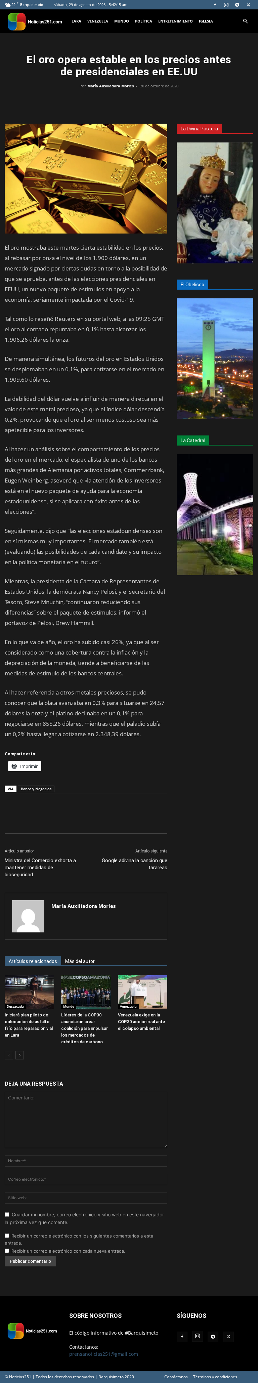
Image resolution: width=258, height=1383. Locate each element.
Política (143, 21)
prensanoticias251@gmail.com (103, 1354)
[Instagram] (226, 4)
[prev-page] (9, 1055)
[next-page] (19, 1055)
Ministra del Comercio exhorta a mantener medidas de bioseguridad (40, 867)
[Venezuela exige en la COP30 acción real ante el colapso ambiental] (142, 992)
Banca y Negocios (36, 788)
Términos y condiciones (215, 1377)
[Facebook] (215, 4)
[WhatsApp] (129, 101)
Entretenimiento (175, 21)
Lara (76, 21)
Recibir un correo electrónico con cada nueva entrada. (68, 1251)
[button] (245, 21)
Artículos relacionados (33, 961)
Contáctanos (176, 1377)
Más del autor (80, 961)
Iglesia (206, 21)
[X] (248, 4)
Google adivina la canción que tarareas (134, 864)
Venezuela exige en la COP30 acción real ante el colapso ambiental (141, 1021)
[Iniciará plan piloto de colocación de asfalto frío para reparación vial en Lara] (29, 992)
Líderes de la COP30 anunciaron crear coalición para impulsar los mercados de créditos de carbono (84, 1028)
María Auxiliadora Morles (110, 85)
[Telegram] (237, 4)
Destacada (15, 1006)
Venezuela (97, 21)
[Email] (144, 101)
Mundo (121, 21)
